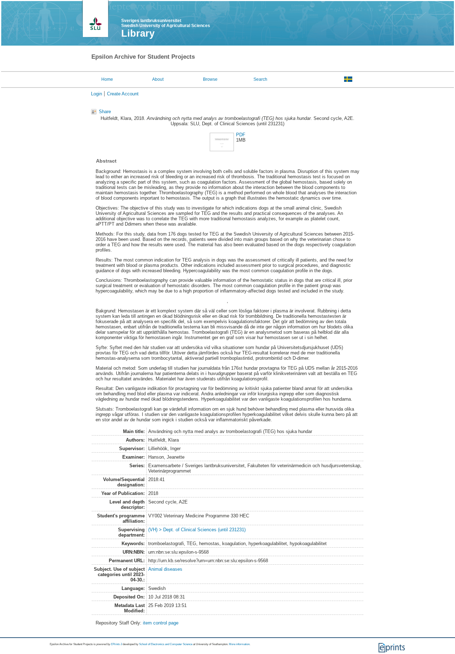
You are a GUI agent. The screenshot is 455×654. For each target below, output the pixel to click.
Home (107, 79)
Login (96, 93)
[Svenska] (348, 79)
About (158, 79)
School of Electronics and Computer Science (165, 644)
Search (260, 79)
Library (138, 33)
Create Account (123, 93)
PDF (240, 134)
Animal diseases (165, 569)
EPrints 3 (116, 644)
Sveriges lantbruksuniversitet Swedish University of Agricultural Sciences (165, 23)
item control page (160, 623)
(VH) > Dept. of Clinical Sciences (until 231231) (197, 529)
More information (239, 644)
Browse (210, 79)
